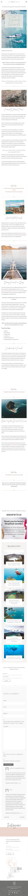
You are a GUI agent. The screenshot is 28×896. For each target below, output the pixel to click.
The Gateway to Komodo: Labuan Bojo (14, 191)
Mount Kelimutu (13, 444)
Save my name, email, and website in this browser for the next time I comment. (13, 722)
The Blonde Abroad (14, 2)
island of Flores (22, 233)
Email (5, 707)
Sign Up (6, 680)
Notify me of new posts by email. (11, 761)
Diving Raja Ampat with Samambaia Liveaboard (14, 391)
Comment (5, 726)
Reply (19, 783)
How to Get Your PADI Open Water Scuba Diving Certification (14, 583)
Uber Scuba (5, 290)
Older (21, 817)
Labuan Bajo (15, 427)
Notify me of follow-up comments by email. (13, 755)
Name (5, 700)
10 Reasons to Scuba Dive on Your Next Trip (14, 658)
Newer (7, 817)
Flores (22, 425)
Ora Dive (21, 289)
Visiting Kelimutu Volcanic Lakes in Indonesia (14, 602)
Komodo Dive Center (15, 290)
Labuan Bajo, (12, 226)
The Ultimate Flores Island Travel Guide (14, 474)
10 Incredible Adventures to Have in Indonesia (14, 640)
